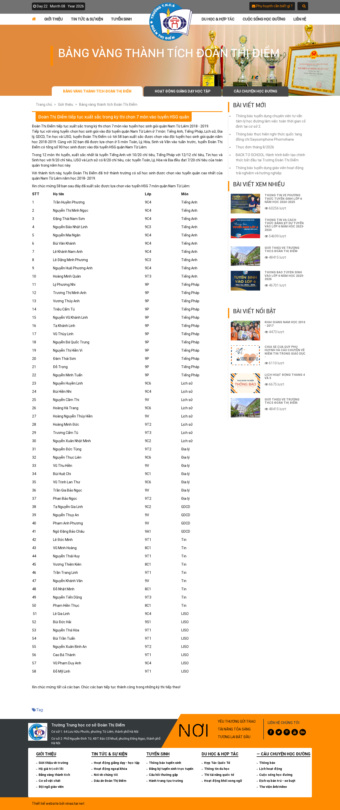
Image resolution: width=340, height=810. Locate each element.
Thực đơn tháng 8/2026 (255, 147)
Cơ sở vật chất (49, 781)
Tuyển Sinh (121, 19)
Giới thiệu (53, 19)
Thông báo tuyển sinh (165, 763)
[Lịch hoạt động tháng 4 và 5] (245, 383)
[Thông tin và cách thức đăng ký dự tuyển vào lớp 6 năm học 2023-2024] (245, 228)
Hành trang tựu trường (166, 781)
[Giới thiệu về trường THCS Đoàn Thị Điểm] (245, 256)
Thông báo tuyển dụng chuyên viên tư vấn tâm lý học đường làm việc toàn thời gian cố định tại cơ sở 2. (271, 121)
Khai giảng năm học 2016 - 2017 (285, 323)
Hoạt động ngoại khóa (110, 769)
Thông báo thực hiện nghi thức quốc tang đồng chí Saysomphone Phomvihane (269, 136)
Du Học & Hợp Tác (218, 19)
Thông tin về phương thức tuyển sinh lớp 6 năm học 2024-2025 (283, 198)
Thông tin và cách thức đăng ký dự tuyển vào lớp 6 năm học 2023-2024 (284, 225)
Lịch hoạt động (270, 769)
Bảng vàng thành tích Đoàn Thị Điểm (97, 91)
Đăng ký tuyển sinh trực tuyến (171, 769)
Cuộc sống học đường (264, 19)
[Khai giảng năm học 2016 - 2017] (245, 330)
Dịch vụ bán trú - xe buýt (277, 781)
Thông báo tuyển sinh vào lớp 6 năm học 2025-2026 (284, 276)
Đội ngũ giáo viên (51, 787)
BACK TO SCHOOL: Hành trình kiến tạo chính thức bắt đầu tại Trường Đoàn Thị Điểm (270, 157)
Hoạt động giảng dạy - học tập (117, 763)
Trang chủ (44, 104)
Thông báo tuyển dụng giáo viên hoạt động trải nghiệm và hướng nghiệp (269, 170)
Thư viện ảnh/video (273, 787)
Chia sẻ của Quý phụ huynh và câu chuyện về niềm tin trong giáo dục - (285, 352)
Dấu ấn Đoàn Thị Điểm (110, 781)
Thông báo (267, 763)
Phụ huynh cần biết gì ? (273, 6)
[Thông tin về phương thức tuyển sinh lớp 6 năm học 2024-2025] (245, 203)
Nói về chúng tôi (106, 775)
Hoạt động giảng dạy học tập (182, 91)
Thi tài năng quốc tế (219, 775)
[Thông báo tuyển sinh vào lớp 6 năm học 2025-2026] (245, 281)
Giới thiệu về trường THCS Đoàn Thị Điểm (282, 249)
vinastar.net (74, 804)
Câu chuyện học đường (255, 91)
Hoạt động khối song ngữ (223, 781)
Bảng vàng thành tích (54, 775)
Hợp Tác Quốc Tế (217, 763)
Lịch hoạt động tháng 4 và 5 (285, 376)
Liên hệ (299, 19)
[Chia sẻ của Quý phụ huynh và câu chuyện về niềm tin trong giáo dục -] (245, 355)
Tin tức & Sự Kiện (87, 19)
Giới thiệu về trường (53, 763)
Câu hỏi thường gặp (163, 775)
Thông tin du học (216, 769)
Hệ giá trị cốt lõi (51, 769)
